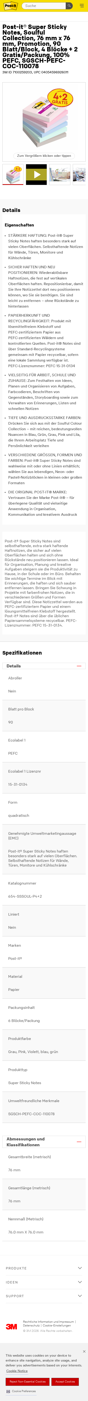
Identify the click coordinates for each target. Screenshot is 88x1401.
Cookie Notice (17, 1371)
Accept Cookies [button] (65, 1381)
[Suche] (69, 5)
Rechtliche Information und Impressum (48, 1321)
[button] (21, 1391)
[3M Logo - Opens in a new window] (11, 6)
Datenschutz (31, 1325)
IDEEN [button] (12, 1282)
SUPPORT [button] (15, 1296)
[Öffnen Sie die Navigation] (82, 6)
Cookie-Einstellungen (57, 1325)
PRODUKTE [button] (16, 1268)
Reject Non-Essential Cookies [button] (28, 1381)
